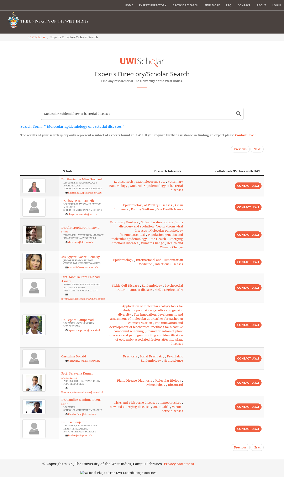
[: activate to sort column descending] (39, 171)
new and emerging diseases (130, 407)
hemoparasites (170, 403)
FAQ (228, 5)
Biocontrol (175, 385)
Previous (240, 149)
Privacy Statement (179, 464)
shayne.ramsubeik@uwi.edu (82, 214)
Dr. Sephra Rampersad (77, 320)
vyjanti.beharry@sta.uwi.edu (83, 267)
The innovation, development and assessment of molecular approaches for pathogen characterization (146, 319)
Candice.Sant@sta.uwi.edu (82, 414)
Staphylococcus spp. (150, 182)
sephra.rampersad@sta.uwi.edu (84, 330)
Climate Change (152, 243)
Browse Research (185, 5)
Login (276, 5)
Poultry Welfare (142, 209)
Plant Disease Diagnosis (134, 380)
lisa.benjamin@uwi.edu (80, 435)
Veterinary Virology (124, 222)
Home (129, 5)
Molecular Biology (168, 380)
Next (257, 149)
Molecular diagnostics (157, 222)
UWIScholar (36, 37)
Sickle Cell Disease (125, 285)
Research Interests (167, 171)
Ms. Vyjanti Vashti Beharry (80, 257)
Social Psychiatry (152, 356)
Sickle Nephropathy (169, 290)
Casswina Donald (73, 356)
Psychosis (130, 356)
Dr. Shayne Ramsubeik (77, 201)
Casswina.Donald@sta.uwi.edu (84, 361)
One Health (157, 239)
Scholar (68, 171)
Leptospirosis (123, 182)
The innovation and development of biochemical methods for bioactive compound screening (146, 327)
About (261, 5)
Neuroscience (173, 360)
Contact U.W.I (245, 135)
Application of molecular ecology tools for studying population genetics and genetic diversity (150, 310)
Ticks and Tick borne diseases (135, 403)
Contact (244, 5)
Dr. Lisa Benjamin (74, 422)
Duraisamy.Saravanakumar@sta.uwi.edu (82, 392)
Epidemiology (123, 260)
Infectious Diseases (169, 264)
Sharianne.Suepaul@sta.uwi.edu (84, 192)
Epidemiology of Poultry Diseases (147, 205)
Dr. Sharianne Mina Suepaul (81, 179)
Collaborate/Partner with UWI (237, 171)
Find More (212, 5)
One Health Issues (170, 209)
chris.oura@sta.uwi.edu (80, 242)
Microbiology (155, 385)
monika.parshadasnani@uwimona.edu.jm (83, 298)
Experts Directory (152, 5)
